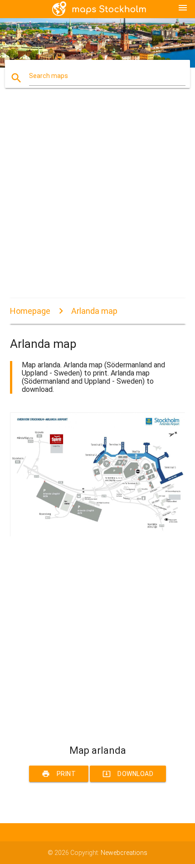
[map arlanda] (97, 534)
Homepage (30, 311)
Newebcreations (124, 852)
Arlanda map (94, 311)
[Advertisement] (97, 200)
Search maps (48, 75)
